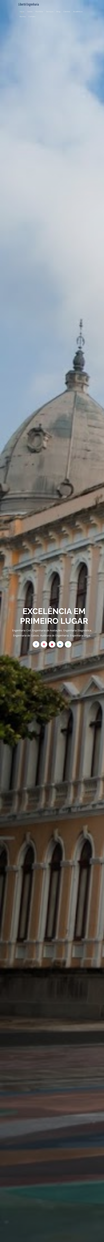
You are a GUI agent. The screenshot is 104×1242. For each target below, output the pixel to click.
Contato (32, 16)
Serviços (50, 11)
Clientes (66, 11)
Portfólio (39, 11)
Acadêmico (78, 11)
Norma (22, 16)
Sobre (29, 11)
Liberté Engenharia (28, 4)
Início (22, 11)
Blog (58, 11)
